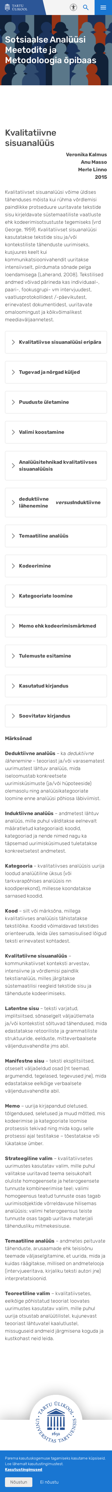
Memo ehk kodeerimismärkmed (57, 626)
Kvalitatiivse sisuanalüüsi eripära (60, 342)
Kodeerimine (35, 566)
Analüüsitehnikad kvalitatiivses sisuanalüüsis (58, 465)
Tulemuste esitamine (45, 656)
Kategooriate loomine (46, 596)
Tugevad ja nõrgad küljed (49, 372)
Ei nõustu (49, 1482)
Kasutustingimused (23, 1469)
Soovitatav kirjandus (44, 716)
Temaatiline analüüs (43, 536)
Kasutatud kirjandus (43, 686)
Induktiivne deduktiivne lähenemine (60, 502)
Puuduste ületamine (44, 402)
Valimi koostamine (41, 432)
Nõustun (18, 1482)
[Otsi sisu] (86, 7)
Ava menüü (103, 7)
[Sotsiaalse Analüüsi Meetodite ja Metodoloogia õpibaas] (16, 8)
